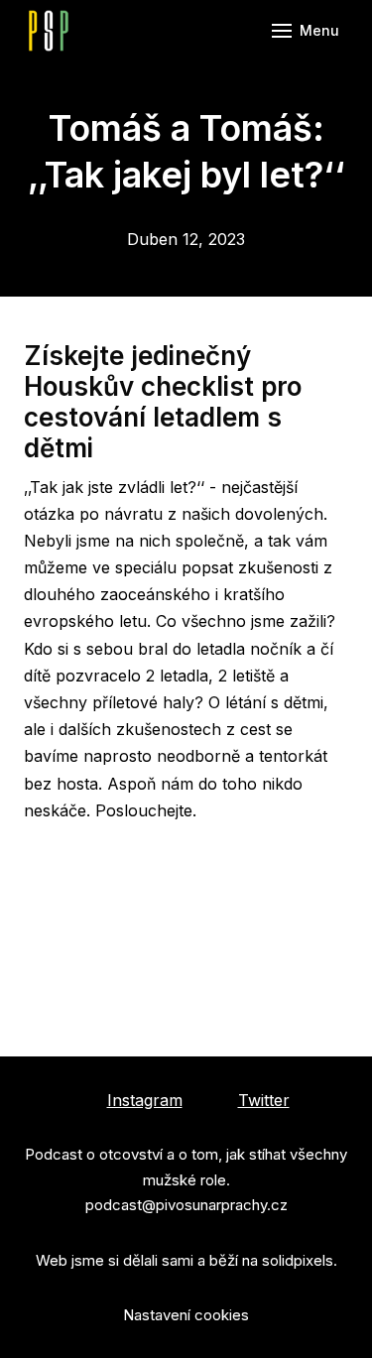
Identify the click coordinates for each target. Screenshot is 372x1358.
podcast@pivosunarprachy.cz (186, 1204)
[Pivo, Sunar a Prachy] (48, 31)
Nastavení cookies (186, 1314)
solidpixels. (299, 1260)
